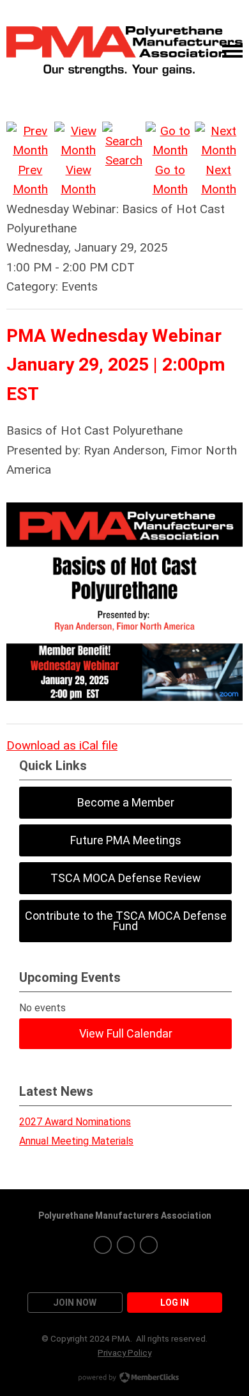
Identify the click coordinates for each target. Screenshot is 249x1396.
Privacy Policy (124, 1352)
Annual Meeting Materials (76, 1141)
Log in (174, 1302)
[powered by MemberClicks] (124, 1378)
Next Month (218, 180)
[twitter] (126, 1245)
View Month (78, 180)
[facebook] (103, 1245)
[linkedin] (149, 1245)
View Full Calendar (125, 1033)
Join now (74, 1302)
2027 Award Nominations (75, 1122)
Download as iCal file (61, 745)
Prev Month (30, 180)
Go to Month (170, 180)
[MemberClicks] (124, 51)
